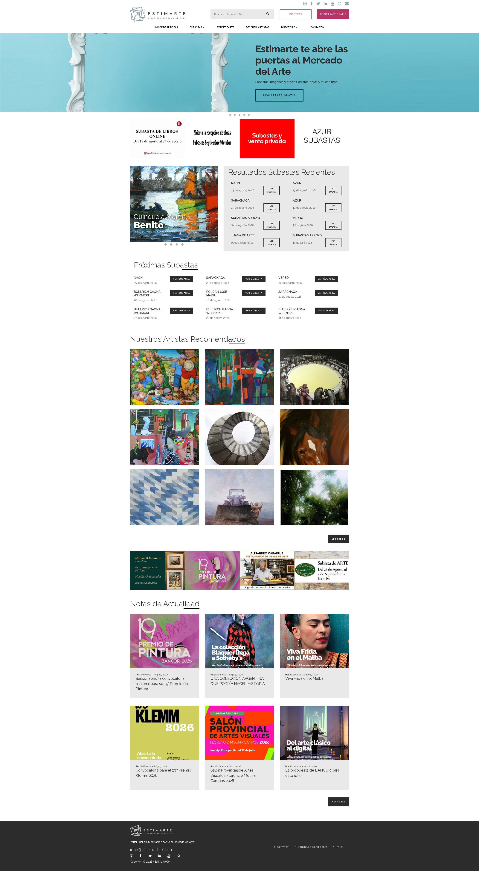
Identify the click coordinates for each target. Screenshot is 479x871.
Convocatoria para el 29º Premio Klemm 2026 (163, 773)
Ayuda (339, 846)
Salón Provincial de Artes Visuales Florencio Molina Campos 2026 (232, 775)
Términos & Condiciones (312, 846)
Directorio (288, 27)
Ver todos (338, 539)
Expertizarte (225, 27)
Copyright (282, 846)
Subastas (196, 27)
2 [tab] (235, 115)
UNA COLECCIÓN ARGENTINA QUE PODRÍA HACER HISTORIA (237, 681)
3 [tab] (239, 115)
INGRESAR (295, 14)
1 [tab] (230, 115)
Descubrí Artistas (257, 27)
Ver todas (338, 802)
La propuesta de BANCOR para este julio (312, 773)
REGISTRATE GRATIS (333, 14)
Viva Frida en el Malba (304, 678)
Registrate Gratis (279, 95)
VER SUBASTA (271, 190)
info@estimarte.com (151, 849)
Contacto (317, 27)
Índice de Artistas (166, 27)
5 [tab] (249, 115)
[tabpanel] (239, 72)
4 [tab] (244, 115)
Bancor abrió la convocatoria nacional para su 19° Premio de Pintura (162, 683)
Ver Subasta (181, 279)
